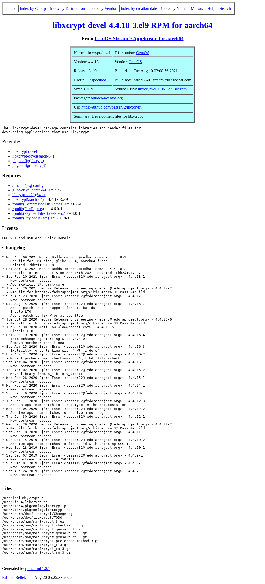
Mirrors (197, 8)
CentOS (142, 53)
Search (225, 8)
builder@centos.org (107, 98)
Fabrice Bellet (13, 577)
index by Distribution (67, 8)
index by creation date (139, 8)
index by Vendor (102, 8)
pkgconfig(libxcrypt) (29, 165)
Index (11, 8)
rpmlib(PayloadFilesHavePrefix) (38, 213)
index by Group (33, 8)
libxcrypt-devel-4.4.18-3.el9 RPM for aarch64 (132, 25)
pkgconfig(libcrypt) (28, 161)
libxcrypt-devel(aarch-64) (33, 156)
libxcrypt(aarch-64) (28, 199)
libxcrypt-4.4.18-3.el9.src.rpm (162, 89)
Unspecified (96, 80)
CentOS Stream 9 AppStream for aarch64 (139, 38)
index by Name (173, 8)
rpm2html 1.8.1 (37, 568)
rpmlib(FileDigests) (28, 208)
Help (211, 8)
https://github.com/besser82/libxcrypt (111, 107)
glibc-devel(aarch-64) (29, 190)
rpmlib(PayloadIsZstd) (30, 218)
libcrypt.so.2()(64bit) (29, 195)
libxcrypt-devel (24, 151)
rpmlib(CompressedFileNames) (37, 204)
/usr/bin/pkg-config (27, 185)
